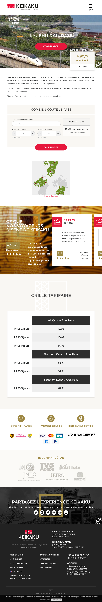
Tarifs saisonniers (49, 555)
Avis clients (16, 559)
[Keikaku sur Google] (42, 514)
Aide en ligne (16, 555)
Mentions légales (51, 596)
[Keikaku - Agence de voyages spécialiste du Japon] (22, 7)
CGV (51, 590)
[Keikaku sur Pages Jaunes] (66, 514)
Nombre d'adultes (19, 130)
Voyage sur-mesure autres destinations (20, 577)
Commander (51, 46)
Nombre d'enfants (44, 130)
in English (19, 572)
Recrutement (17, 567)
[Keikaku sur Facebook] (48, 514)
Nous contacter (18, 563)
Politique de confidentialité (50, 593)
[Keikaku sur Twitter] (36, 514)
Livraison (45, 559)
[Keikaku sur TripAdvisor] (60, 514)
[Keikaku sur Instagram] (54, 514)
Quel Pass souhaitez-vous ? (23, 120)
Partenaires (46, 567)
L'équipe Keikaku (48, 563)
